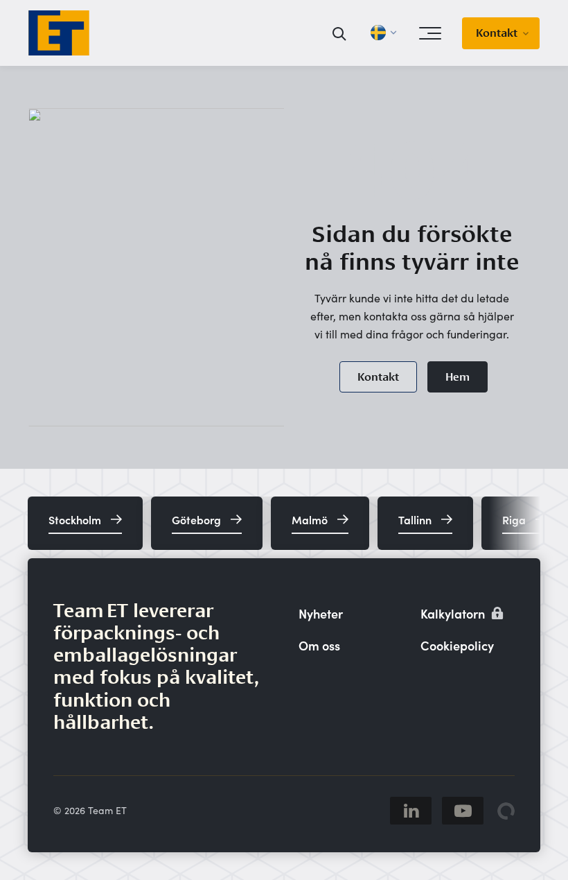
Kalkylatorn (454, 613)
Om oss (319, 645)
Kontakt (496, 33)
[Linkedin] (411, 811)
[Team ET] (58, 32)
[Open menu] (430, 33)
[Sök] (340, 33)
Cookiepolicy (457, 645)
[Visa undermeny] (530, 33)
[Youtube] (462, 811)
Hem (457, 376)
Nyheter (321, 613)
